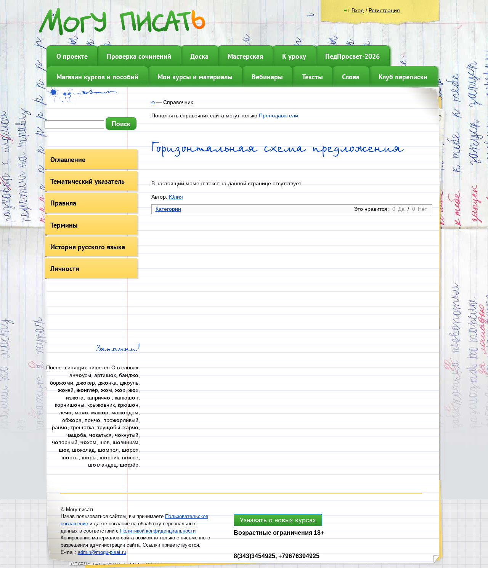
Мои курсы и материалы (195, 76)
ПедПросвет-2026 (352, 56)
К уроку (294, 56)
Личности (64, 268)
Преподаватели (278, 115)
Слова (351, 76)
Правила (63, 203)
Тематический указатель (87, 181)
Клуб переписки (403, 76)
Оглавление (67, 159)
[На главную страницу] (153, 102)
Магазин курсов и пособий (97, 76)
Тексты (312, 76)
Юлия (176, 197)
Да (401, 209)
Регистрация (384, 10)
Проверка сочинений (139, 56)
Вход (358, 10)
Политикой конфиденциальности (158, 531)
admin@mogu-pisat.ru (102, 552)
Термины (64, 225)
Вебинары (267, 76)
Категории (168, 209)
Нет (422, 209)
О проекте (72, 56)
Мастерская (245, 56)
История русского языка (87, 246)
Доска (199, 56)
